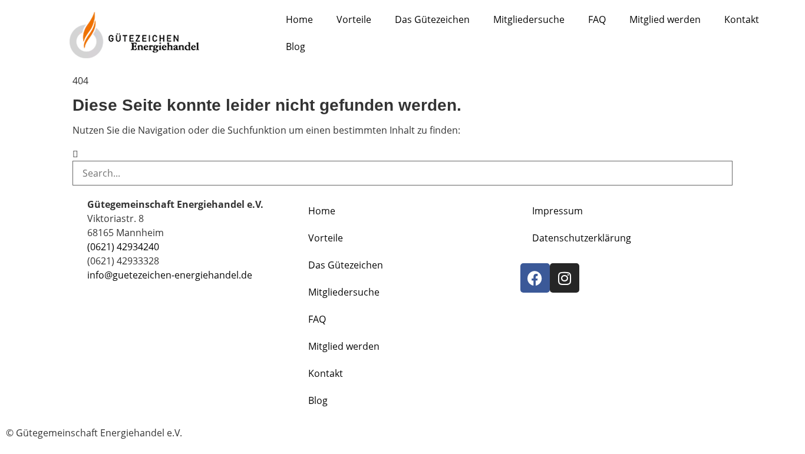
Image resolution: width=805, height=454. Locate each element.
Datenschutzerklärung (581, 237)
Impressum (557, 210)
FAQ (597, 19)
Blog (295, 46)
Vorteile (353, 19)
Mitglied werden (665, 19)
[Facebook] (535, 278)
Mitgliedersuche (529, 19)
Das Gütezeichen (432, 19)
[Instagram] (564, 278)
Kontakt (741, 19)
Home (299, 19)
